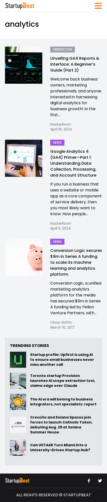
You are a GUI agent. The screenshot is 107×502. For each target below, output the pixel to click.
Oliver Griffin (61, 322)
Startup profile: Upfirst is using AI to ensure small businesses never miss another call (62, 359)
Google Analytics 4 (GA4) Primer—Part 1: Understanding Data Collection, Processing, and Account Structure (73, 163)
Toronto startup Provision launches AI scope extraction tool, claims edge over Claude (62, 380)
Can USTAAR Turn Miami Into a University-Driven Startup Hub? (60, 448)
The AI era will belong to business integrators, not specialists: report (63, 402)
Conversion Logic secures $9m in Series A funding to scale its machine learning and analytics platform (76, 262)
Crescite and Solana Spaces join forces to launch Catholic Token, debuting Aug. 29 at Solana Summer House (61, 425)
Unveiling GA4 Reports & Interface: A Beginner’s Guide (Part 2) (74, 64)
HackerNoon (60, 124)
